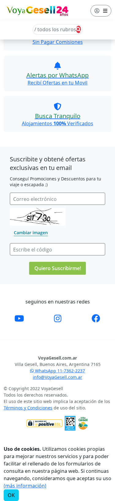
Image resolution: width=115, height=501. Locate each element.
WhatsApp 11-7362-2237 (59, 371)
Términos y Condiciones (28, 408)
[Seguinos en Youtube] (19, 318)
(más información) (25, 485)
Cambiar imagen (31, 232)
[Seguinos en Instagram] (57, 318)
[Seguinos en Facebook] (96, 318)
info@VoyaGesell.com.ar (57, 377)
